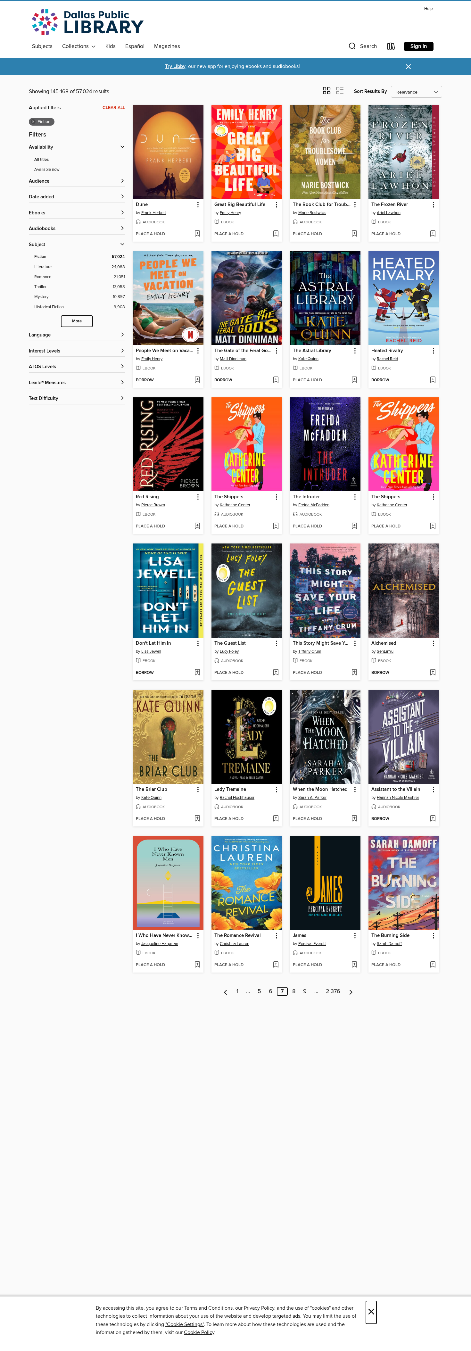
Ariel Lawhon (389, 212)
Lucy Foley (229, 651)
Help (428, 8)
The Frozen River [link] (389, 205)
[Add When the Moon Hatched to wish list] (354, 819)
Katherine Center (235, 505)
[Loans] (391, 47)
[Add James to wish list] (354, 965)
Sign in (418, 46)
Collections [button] (76, 46)
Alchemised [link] (383, 643)
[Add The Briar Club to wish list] (197, 819)
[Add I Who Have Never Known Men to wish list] (197, 965)
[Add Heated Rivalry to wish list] (433, 380)
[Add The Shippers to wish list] (276, 526)
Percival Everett (312, 943)
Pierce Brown (153, 505)
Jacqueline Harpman (159, 943)
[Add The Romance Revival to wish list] (276, 965)
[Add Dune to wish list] (197, 234)
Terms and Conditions (208, 1308)
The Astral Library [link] (312, 351)
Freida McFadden (313, 505)
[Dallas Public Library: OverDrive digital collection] (87, 22)
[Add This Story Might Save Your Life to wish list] (354, 673)
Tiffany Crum (309, 651)
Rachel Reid (387, 358)
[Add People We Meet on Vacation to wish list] (197, 380)
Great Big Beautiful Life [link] (239, 205)
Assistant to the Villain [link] (395, 789)
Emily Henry (230, 212)
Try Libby (175, 66)
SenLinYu (385, 651)
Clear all (114, 108)
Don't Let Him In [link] (153, 643)
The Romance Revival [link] (237, 936)
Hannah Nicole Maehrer (398, 797)
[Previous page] (225, 991)
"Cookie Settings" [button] (184, 1324)
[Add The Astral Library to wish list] (354, 380)
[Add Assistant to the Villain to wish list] (433, 819)
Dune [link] (142, 205)
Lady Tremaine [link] (230, 789)
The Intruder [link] (306, 497)
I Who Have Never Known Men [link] (165, 936)
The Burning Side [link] (390, 936)
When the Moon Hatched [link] (320, 789)
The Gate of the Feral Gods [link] (243, 351)
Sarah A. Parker (312, 797)
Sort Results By (370, 91)
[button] (362, 47)
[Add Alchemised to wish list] (433, 673)
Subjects (42, 46)
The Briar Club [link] (151, 789)
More (77, 321)
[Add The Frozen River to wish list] (433, 234)
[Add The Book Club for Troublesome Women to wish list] (354, 234)
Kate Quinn (308, 358)
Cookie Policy (199, 1332)
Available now (47, 169)
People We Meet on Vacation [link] (165, 351)
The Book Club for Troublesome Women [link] (322, 205)
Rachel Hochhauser (237, 797)
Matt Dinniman (233, 358)
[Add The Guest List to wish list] (276, 673)
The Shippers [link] (228, 497)
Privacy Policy (259, 1308)
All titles (41, 159)
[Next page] (351, 991)
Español (135, 46)
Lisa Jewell (151, 651)
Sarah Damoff (389, 943)
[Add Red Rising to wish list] (197, 526)
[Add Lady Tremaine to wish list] (276, 819)
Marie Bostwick (312, 212)
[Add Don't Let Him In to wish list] (197, 673)
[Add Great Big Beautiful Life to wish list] (276, 234)
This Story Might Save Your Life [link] (322, 643)
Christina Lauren (234, 943)
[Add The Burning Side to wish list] (433, 965)
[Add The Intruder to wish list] (354, 526)
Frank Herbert (153, 212)
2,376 (333, 991)
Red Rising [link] (147, 497)
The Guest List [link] (230, 643)
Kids (110, 46)
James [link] (299, 936)
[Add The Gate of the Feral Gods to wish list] (276, 380)
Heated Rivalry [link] (387, 351)
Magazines (167, 46)
